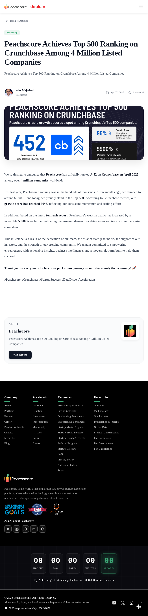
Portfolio (9, 411)
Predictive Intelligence (106, 432)
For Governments (103, 443)
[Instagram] (131, 602)
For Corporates (102, 438)
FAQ (60, 454)
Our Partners (101, 416)
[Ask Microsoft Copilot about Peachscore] (42, 529)
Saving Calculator (68, 411)
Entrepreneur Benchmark (71, 421)
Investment (39, 416)
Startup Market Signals (70, 427)
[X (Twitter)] (122, 602)
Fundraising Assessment (71, 416)
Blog (7, 443)
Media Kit (10, 438)
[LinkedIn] (114, 602)
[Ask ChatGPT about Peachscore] (8, 529)
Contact (8, 432)
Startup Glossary (67, 448)
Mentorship (39, 427)
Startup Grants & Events (71, 438)
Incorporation (40, 421)
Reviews (9, 416)
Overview (38, 405)
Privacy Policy (66, 459)
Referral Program (67, 443)
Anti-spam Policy (67, 465)
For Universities (103, 448)
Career (8, 421)
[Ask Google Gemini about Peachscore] (16, 529)
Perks (36, 438)
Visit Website (20, 354)
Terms (61, 470)
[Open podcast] (139, 607)
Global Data (100, 427)
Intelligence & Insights (106, 421)
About (7, 405)
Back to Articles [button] (19, 20)
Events (36, 443)
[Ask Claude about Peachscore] (25, 529)
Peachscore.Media (14, 427)
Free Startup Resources (70, 405)
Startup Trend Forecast (70, 432)
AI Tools (37, 432)
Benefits (37, 411)
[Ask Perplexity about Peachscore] (34, 529)
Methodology (101, 411)
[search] (86, 541)
